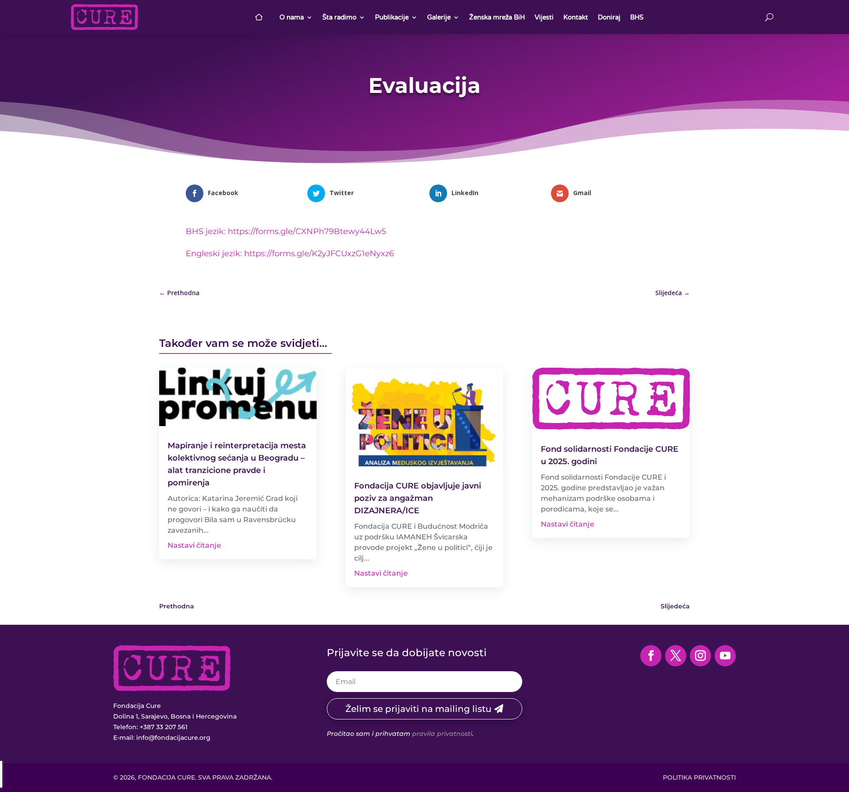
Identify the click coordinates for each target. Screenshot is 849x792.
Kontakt (575, 17)
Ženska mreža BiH (497, 17)
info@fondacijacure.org (173, 738)
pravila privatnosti (442, 734)
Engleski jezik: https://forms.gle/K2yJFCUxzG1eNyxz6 (290, 253)
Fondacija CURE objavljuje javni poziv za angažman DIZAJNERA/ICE (417, 498)
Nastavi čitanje (194, 545)
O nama (291, 17)
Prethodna (176, 606)
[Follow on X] (675, 655)
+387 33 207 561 (163, 727)
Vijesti (544, 17)
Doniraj (609, 17)
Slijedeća (675, 606)
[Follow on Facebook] (651, 655)
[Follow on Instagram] (700, 655)
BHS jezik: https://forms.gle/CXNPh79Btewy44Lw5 (286, 231)
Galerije (439, 17)
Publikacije (392, 17)
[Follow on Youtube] (725, 655)
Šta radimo (339, 17)
